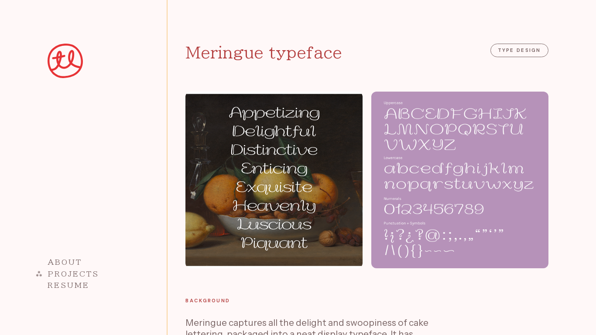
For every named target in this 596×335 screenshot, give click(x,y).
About (65, 262)
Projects (73, 273)
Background (207, 301)
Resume (68, 285)
